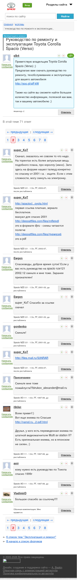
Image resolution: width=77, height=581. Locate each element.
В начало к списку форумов (24, 541)
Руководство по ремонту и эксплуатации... (29, 28)
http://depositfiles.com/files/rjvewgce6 (38, 234)
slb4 (16, 55)
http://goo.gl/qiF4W (27, 83)
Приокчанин (22, 377)
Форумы (19, 24)
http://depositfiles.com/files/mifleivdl (37, 221)
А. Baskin (57, 567)
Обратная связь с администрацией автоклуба (30, 570)
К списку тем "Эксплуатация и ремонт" (31, 537)
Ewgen (18, 258)
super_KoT (21, 150)
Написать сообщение (7, 65)
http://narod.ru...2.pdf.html (31, 422)
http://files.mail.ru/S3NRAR (31, 358)
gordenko (20, 326)
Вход (27, 5)
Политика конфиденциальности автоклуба (28, 573)
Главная (8, 24)
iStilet (17, 407)
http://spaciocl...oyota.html (31, 203)
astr (16, 463)
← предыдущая (17, 132)
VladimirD (20, 493)
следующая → (43, 132)
